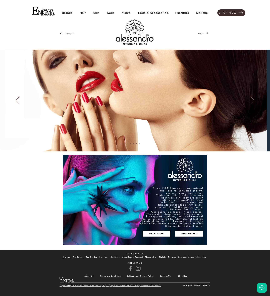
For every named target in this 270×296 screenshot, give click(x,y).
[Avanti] (252, 101)
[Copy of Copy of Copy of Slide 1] (136, 143)
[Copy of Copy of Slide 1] (133, 143)
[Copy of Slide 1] (130, 143)
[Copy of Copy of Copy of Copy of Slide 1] (139, 143)
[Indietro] (18, 101)
